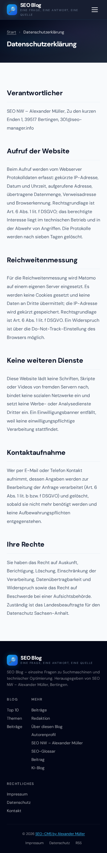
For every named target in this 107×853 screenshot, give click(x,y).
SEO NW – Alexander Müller (57, 742)
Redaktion (40, 718)
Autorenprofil (43, 734)
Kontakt (14, 810)
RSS (79, 843)
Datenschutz (19, 802)
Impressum (17, 794)
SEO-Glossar (43, 751)
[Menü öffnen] (94, 9)
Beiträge (14, 726)
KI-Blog (38, 767)
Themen (14, 718)
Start (11, 32)
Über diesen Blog (46, 726)
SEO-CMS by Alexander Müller (60, 834)
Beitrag (38, 759)
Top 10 (13, 710)
